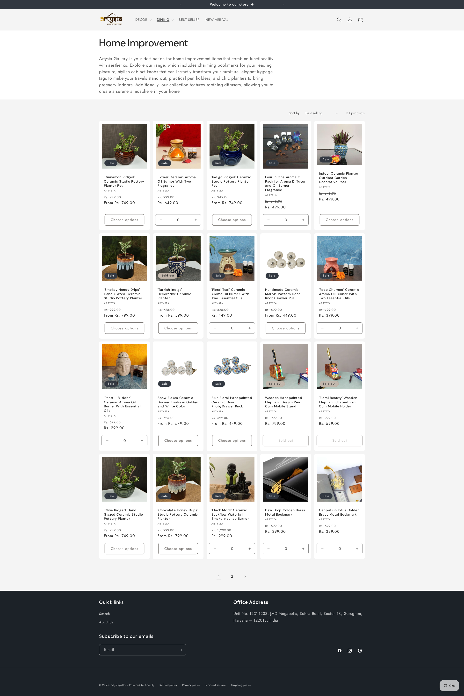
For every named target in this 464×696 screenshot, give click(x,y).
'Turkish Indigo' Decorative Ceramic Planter (174, 294)
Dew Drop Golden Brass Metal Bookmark (285, 512)
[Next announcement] (283, 4)
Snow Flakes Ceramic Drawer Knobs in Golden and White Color (178, 402)
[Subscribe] (180, 650)
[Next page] (245, 576)
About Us (106, 621)
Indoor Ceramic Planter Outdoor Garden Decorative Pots (338, 177)
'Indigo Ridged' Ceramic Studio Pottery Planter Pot (231, 181)
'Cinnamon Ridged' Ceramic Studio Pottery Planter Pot (124, 181)
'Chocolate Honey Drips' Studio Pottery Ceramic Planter (178, 514)
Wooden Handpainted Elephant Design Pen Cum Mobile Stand (283, 402)
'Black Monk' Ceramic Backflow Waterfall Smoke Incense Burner (230, 514)
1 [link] (219, 576)
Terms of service (215, 685)
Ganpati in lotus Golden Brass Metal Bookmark (339, 512)
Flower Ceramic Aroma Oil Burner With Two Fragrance (177, 181)
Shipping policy (241, 685)
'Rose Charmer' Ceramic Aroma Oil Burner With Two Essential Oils (339, 294)
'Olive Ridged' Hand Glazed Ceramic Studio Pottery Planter (123, 514)
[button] (143, 19)
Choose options (124, 219)
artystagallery (119, 685)
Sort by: (295, 113)
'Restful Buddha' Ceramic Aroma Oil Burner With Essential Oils (122, 404)
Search (104, 613)
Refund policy (168, 685)
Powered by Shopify (142, 685)
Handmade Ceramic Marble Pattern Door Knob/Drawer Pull (282, 294)
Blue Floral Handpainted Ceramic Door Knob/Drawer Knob (231, 402)
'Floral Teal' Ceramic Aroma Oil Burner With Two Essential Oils (230, 294)
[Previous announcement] (180, 4)
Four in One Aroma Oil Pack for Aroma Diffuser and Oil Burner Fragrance (285, 183)
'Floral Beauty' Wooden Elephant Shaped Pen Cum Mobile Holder (338, 402)
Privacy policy (191, 685)
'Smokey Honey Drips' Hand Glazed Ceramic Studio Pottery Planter (123, 294)
